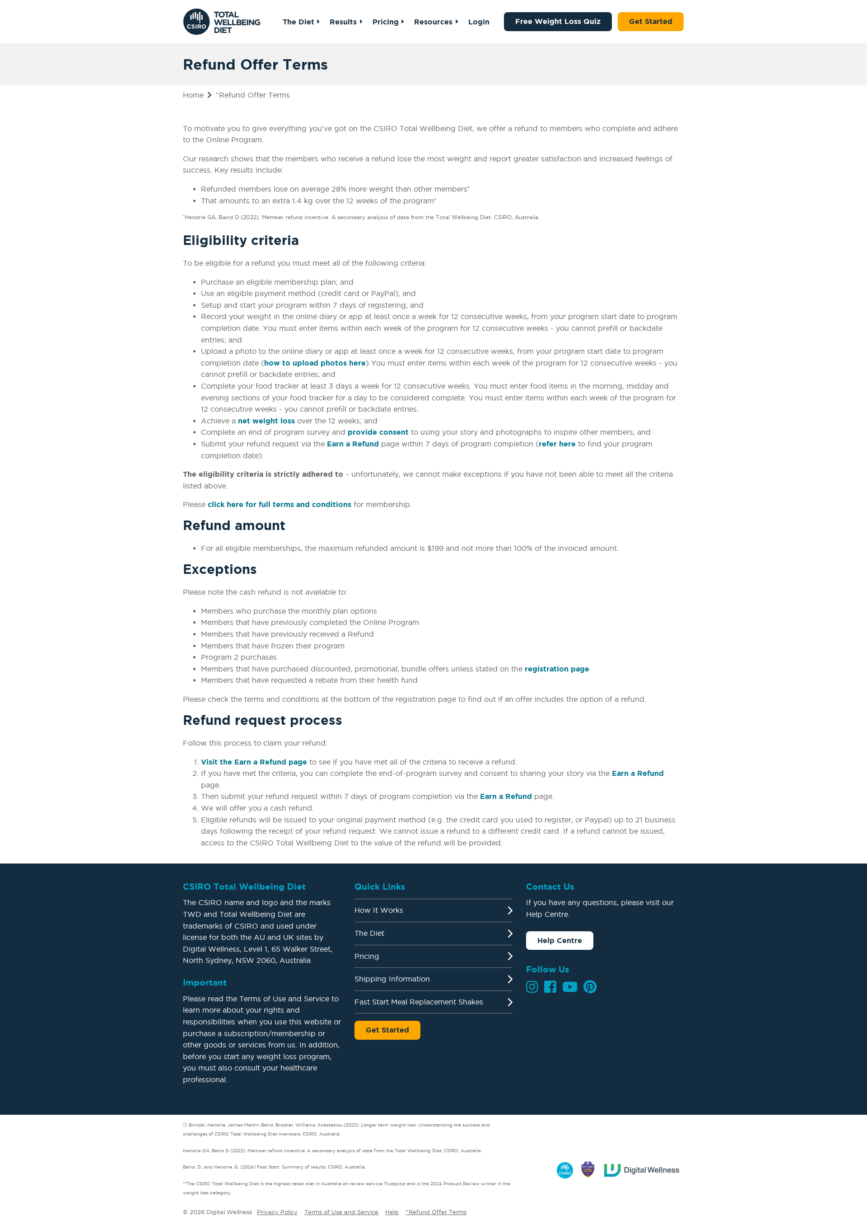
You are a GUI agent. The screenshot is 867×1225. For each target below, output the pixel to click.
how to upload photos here (315, 363)
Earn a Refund (353, 444)
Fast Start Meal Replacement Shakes (418, 1002)
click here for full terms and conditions (279, 504)
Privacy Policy (277, 1212)
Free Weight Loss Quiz (558, 21)
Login (478, 22)
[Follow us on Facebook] (550, 987)
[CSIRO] (565, 1168)
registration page (557, 669)
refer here (557, 444)
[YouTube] (570, 987)
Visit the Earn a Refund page (254, 762)
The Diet (298, 22)
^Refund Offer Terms (436, 1212)
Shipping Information (392, 979)
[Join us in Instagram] (532, 987)
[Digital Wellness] (642, 1168)
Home (193, 95)
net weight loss (266, 421)
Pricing (386, 22)
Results (343, 22)
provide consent (378, 432)
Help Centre (559, 940)
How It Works (378, 910)
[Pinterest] (590, 987)
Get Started (650, 21)
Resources (433, 22)
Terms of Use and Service (341, 1212)
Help (392, 1212)
